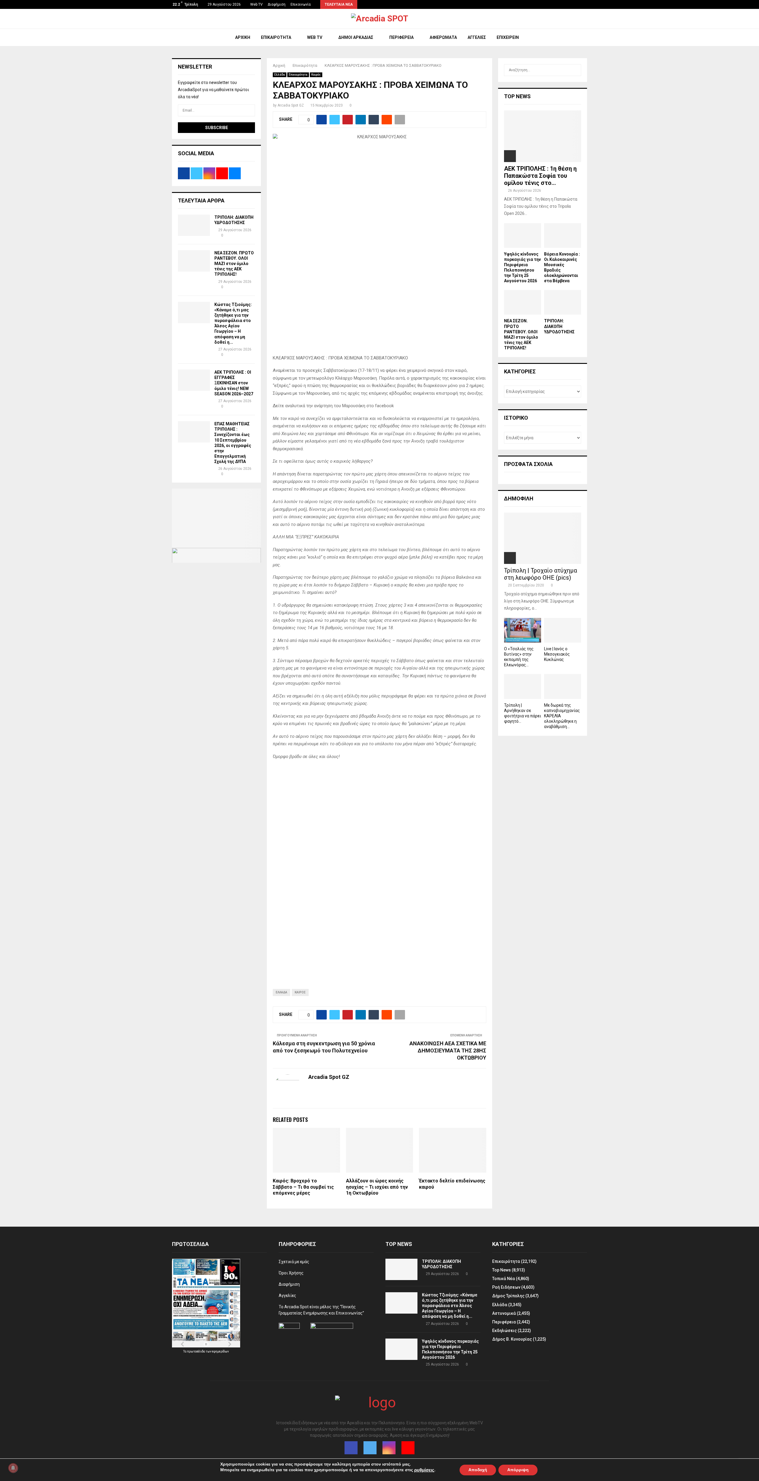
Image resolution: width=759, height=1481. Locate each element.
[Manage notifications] (13, 1468)
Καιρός (316, 74)
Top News (501, 1270)
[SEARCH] (575, 70)
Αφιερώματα (443, 37)
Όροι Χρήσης (291, 1273)
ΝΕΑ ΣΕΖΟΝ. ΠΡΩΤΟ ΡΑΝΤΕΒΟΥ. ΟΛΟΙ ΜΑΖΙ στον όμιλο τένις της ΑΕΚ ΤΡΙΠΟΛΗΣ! (234, 263)
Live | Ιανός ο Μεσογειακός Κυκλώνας (557, 654)
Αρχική (242, 37)
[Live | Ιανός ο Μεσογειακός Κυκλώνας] (562, 630)
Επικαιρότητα (276, 37)
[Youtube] (407, 1447)
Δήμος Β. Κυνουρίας (512, 1339)
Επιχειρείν (508, 37)
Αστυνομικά (504, 1313)
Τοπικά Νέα (503, 1278)
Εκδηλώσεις (504, 1330)
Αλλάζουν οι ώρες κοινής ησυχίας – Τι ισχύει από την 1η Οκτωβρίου (377, 1187)
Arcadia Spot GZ (291, 105)
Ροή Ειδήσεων (506, 1287)
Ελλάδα (279, 74)
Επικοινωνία (301, 4)
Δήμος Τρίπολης (508, 1295)
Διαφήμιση (277, 4)
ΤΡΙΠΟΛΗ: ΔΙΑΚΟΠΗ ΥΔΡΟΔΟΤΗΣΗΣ (559, 326)
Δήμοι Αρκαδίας (355, 37)
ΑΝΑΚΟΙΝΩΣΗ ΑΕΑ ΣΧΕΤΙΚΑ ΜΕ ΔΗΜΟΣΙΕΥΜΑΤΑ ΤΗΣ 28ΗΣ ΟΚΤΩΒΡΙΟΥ (447, 1050)
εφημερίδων (220, 1351)
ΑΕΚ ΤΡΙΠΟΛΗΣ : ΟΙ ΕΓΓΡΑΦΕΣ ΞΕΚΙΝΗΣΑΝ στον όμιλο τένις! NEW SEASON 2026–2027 (233, 383)
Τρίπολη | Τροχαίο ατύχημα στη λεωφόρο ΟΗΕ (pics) (540, 574)
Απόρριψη (518, 1469)
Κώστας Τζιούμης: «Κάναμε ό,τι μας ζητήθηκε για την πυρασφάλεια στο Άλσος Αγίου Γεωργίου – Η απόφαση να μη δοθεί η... (449, 1306)
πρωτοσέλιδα (196, 1351)
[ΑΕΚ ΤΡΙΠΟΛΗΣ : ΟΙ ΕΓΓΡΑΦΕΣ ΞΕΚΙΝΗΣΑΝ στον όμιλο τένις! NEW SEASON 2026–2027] (194, 380)
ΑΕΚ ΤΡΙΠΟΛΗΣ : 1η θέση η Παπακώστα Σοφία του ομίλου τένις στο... (540, 175)
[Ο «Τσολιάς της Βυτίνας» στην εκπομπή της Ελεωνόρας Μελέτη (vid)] (522, 630)
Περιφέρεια (401, 37)
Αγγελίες (477, 37)
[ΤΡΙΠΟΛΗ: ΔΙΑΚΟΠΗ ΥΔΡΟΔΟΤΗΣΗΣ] (194, 225)
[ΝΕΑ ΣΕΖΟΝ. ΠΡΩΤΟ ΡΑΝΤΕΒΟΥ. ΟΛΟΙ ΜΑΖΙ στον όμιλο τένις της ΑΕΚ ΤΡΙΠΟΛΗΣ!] (194, 261)
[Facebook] (351, 1447)
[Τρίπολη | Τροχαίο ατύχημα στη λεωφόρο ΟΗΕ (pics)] (542, 538)
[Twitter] (370, 1447)
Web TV (256, 4)
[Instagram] (389, 1447)
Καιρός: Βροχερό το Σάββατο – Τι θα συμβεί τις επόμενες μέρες (303, 1187)
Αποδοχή (477, 1469)
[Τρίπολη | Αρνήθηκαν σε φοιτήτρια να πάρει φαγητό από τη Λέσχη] (522, 686)
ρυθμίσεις (424, 1470)
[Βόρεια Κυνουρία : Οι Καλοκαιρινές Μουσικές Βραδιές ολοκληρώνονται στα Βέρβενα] (562, 235)
